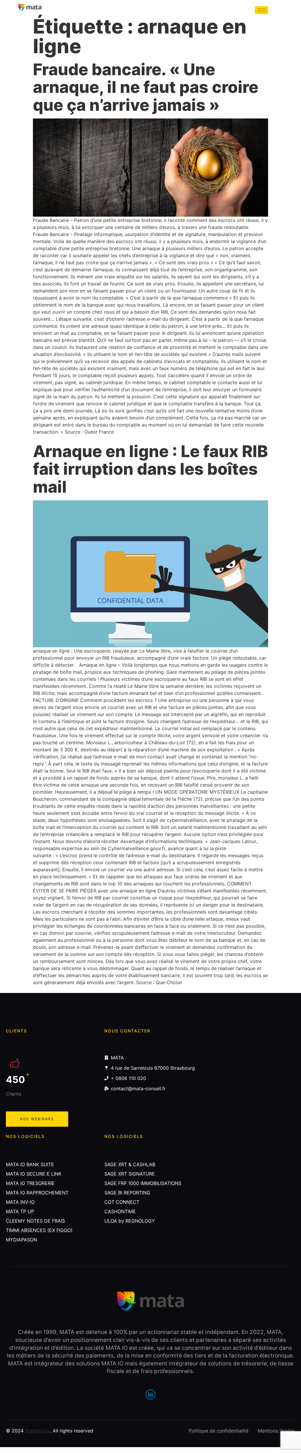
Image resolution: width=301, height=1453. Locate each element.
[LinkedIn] (150, 1394)
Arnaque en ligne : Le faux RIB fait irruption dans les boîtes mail (150, 469)
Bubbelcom (37, 1431)
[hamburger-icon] (261, 10)
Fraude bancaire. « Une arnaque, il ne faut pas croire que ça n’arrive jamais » (145, 87)
